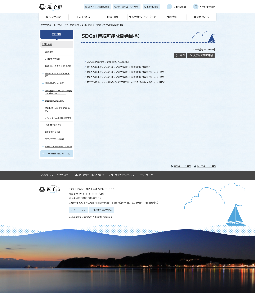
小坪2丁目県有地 (52, 59)
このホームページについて (54, 175)
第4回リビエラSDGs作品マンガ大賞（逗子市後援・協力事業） (118, 67)
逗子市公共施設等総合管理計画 (58, 147)
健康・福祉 (112, 17)
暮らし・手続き (53, 17)
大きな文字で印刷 (203, 55)
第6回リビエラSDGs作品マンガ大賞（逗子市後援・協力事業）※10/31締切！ (127, 77)
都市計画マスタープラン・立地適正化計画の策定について (58, 92)
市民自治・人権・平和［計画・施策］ (57, 109)
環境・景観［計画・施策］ (54, 83)
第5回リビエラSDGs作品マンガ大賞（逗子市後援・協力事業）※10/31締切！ (127, 72)
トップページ (60, 25)
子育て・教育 (83, 17)
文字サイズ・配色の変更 (98, 7)
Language (152, 7)
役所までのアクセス (102, 210)
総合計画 (49, 52)
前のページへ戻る (182, 166)
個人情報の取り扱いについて (89, 175)
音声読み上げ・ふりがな (128, 7)
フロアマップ (79, 210)
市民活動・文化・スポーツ (142, 17)
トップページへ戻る (206, 166)
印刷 (182, 55)
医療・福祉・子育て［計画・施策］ (58, 66)
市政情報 (172, 17)
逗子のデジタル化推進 (54, 139)
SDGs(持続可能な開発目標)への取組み (108, 62)
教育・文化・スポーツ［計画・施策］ (57, 75)
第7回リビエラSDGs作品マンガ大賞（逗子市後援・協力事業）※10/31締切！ (127, 82)
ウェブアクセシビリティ (122, 175)
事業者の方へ (201, 17)
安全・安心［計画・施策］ (54, 101)
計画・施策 (87, 25)
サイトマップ (146, 175)
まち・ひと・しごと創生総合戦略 (58, 118)
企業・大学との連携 (53, 125)
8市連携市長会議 (52, 132)
